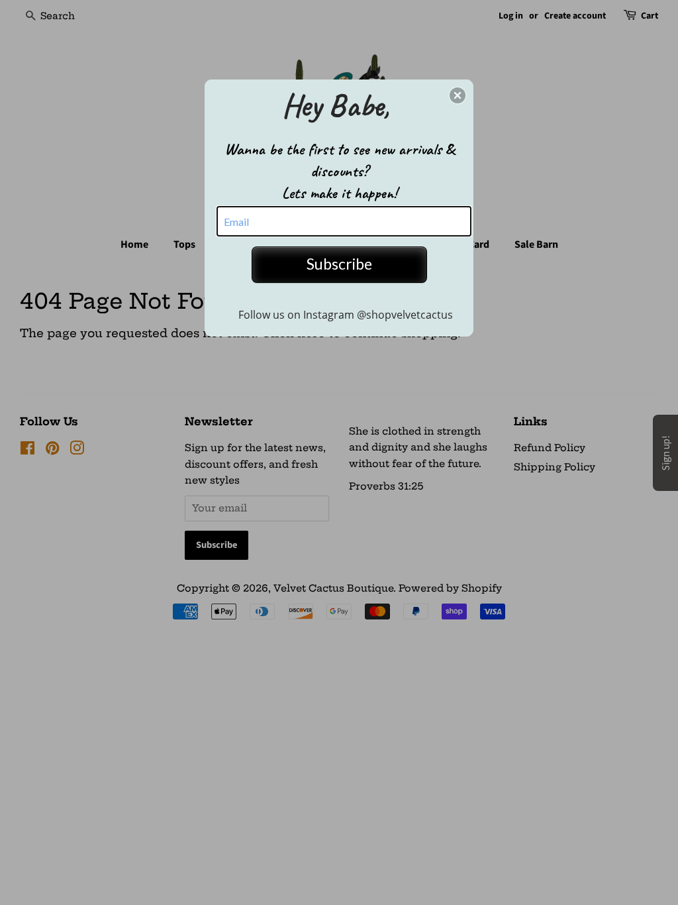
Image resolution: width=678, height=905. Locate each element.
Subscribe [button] (339, 263)
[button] (457, 95)
